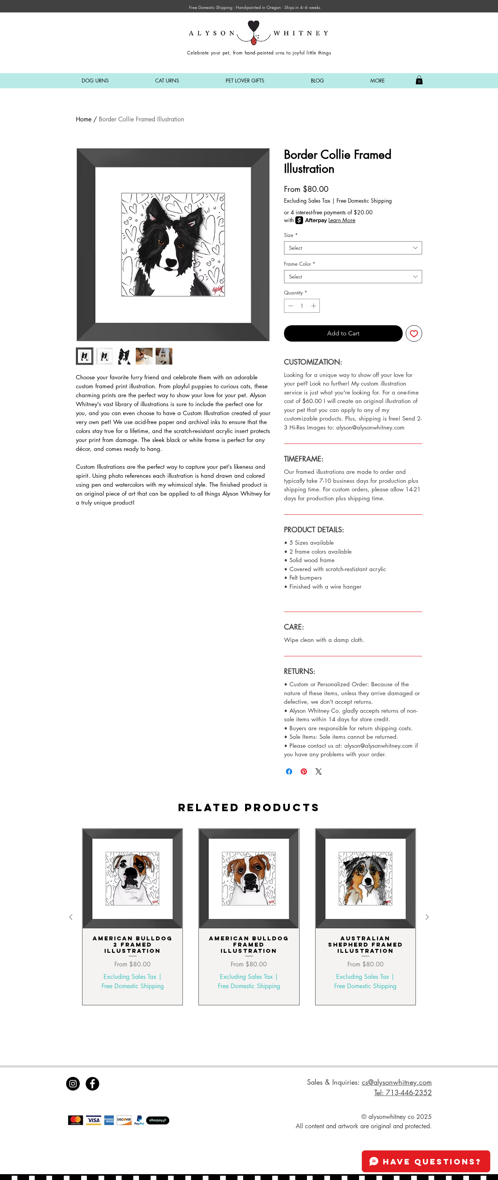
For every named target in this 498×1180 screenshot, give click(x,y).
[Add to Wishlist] (414, 333)
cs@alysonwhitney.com (397, 1082)
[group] (249, 917)
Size (291, 235)
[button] (95, 81)
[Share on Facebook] (289, 771)
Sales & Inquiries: (334, 1082)
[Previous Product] (70, 917)
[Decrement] (290, 305)
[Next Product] (427, 917)
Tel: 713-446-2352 (403, 1092)
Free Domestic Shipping (364, 200)
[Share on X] (318, 771)
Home (83, 119)
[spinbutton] (302, 305)
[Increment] (314, 305)
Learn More (341, 220)
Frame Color (300, 264)
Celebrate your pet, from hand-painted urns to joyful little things (259, 52)
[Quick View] (132, 879)
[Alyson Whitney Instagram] (73, 1084)
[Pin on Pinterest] (304, 771)
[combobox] (353, 247)
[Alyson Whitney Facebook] (92, 1084)
